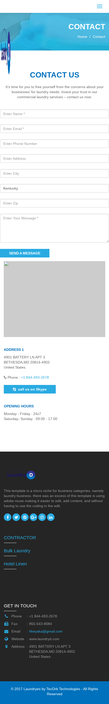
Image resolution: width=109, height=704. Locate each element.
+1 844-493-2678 (35, 377)
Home (82, 37)
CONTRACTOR (20, 537)
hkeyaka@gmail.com (46, 631)
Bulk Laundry (17, 550)
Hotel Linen (15, 563)
